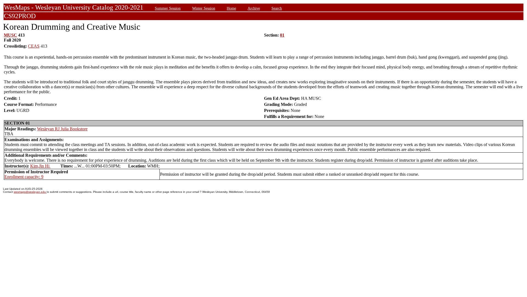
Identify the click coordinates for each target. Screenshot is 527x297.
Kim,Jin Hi (40, 166)
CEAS (34, 46)
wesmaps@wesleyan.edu (30, 191)
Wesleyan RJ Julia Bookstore (62, 129)
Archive (254, 8)
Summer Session (168, 8)
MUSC (10, 35)
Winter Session (203, 8)
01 (282, 35)
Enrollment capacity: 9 (23, 176)
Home (231, 8)
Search (276, 8)
